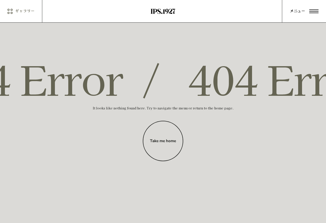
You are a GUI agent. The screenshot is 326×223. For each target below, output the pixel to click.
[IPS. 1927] (163, 11)
